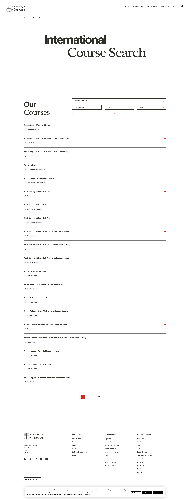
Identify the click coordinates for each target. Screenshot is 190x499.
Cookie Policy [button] (47, 494)
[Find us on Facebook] (25, 459)
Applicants (108, 439)
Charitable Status (142, 452)
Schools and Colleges (111, 452)
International (33, 17)
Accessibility (141, 439)
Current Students (110, 442)
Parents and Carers (110, 449)
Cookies (139, 442)
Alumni (107, 455)
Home (25, 17)
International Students (112, 445)
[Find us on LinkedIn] (46, 459)
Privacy (139, 445)
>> (107, 397)
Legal (138, 449)
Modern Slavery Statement (145, 459)
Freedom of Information (144, 455)
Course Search (42, 17)
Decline (147, 493)
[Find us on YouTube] (41, 459)
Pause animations (32, 479)
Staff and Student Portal (79, 452)
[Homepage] (16, 9)
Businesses (108, 459)
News (74, 445)
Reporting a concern (111, 465)
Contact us (75, 442)
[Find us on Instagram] (30, 459)
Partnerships (141, 465)
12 (99, 397)
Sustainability (141, 462)
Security (139, 472)
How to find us (76, 439)
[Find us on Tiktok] (35, 459)
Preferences (136, 493)
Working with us (142, 469)
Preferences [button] (87, 494)
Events (74, 449)
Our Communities (110, 462)
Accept (158, 493)
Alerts (74, 455)
